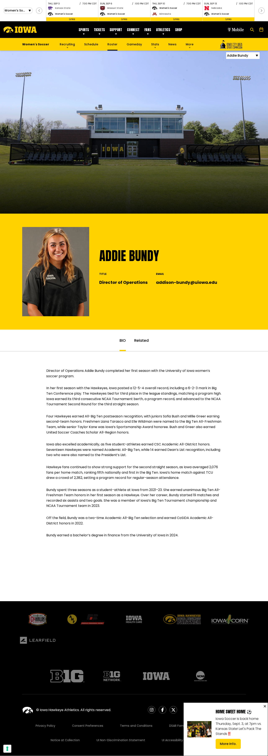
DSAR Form (177, 726)
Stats (155, 44)
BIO (123, 340)
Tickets (99, 29)
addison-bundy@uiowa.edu (186, 282)
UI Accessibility (172, 740)
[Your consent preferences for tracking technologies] (7, 749)
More (189, 44)
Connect (133, 29)
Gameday (134, 44)
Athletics (163, 29)
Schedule (91, 44)
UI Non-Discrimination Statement (121, 740)
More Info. (230, 745)
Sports (84, 29)
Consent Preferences (87, 726)
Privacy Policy (45, 726)
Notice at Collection (65, 740)
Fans (147, 29)
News (172, 44)
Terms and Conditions (136, 726)
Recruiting (67, 44)
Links (72, 19)
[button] (39, 11)
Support (116, 29)
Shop (178, 29)
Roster (112, 44)
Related (141, 340)
